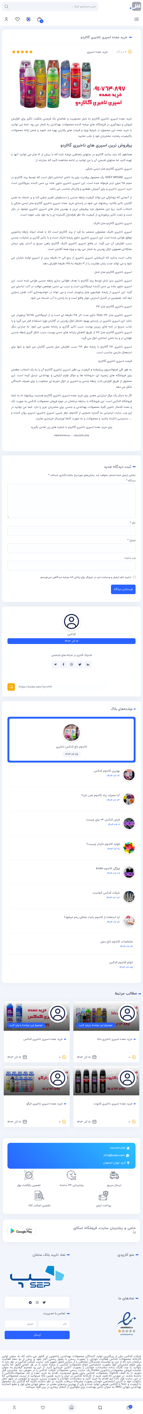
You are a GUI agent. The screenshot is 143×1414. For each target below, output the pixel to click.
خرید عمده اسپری (97, 52)
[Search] (6, 6)
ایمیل (131, 540)
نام (133, 523)
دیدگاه (131, 480)
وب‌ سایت (130, 558)
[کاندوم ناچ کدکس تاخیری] (71, 741)
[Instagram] (37, 1302)
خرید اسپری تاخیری (120, 189)
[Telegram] (30, 1302)
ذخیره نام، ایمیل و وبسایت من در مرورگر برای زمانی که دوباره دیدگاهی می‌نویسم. (85, 577)
